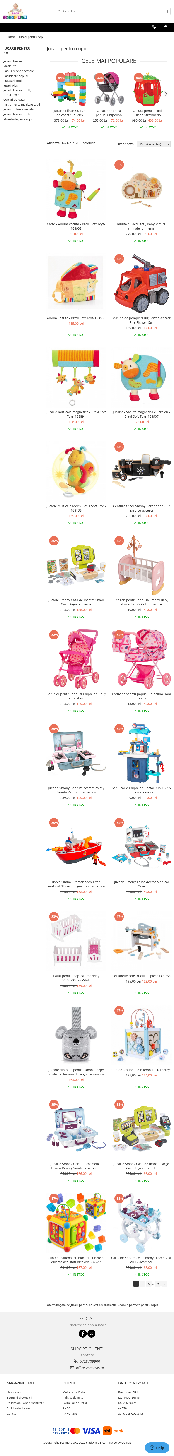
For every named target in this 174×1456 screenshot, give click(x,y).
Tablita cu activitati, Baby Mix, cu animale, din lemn (141, 226)
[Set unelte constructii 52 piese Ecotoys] (141, 941)
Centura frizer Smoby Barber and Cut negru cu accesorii (141, 508)
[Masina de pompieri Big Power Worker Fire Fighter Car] (141, 283)
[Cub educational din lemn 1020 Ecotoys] (141, 1035)
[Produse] (7, 28)
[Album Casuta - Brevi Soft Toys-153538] (76, 283)
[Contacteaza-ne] (154, 27)
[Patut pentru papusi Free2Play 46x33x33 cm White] (76, 941)
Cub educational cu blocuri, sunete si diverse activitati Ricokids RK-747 (76, 1260)
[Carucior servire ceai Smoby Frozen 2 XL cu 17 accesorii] (141, 1223)
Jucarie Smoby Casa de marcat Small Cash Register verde (76, 602)
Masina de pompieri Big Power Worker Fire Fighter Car (141, 320)
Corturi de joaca (14, 99)
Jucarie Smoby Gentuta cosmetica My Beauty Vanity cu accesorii (76, 790)
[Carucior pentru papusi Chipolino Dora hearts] (141, 659)
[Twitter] (91, 1334)
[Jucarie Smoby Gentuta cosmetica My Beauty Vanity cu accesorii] (76, 753)
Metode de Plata (74, 1392)
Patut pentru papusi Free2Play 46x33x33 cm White (76, 978)
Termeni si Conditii (19, 1398)
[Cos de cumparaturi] (166, 27)
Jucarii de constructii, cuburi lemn (17, 92)
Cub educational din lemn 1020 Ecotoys (141, 1070)
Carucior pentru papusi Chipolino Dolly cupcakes (76, 696)
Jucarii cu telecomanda (18, 109)
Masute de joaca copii (17, 119)
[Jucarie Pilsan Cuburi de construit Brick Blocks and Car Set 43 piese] (70, 89)
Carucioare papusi (15, 76)
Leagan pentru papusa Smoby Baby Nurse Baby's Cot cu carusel (141, 602)
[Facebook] (83, 1334)
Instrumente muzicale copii (21, 104)
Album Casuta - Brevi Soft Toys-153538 (76, 318)
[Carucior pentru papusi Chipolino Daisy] (109, 89)
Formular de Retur (75, 1403)
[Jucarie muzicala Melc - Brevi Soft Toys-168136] (76, 471)
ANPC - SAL (70, 1413)
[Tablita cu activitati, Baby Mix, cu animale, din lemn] (141, 189)
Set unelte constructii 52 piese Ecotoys (141, 976)
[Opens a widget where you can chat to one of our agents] (157, 1448)
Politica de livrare (18, 1408)
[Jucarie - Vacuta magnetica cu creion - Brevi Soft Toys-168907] (141, 377)
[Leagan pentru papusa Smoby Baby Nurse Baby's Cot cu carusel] (141, 565)
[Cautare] (166, 11)
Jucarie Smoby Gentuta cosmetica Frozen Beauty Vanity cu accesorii (76, 1166)
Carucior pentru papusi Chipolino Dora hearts (141, 696)
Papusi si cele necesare (18, 71)
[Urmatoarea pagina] (164, 1284)
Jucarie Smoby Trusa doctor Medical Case (141, 884)
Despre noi (14, 1392)
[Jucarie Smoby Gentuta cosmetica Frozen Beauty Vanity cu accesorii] (76, 1129)
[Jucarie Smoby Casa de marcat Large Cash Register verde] (141, 1129)
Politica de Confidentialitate (25, 1403)
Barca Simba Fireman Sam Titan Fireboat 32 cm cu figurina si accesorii (76, 884)
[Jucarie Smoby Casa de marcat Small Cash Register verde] (76, 565)
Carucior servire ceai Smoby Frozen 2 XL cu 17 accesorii (141, 1260)
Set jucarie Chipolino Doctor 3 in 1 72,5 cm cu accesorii (141, 790)
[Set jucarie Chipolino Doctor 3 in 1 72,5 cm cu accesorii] (141, 753)
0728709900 (89, 1361)
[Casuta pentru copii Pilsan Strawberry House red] (147, 89)
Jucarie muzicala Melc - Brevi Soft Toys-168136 (76, 508)
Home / (13, 37)
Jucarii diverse (12, 61)
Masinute (9, 66)
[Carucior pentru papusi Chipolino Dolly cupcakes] (76, 659)
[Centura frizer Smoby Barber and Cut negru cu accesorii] (141, 471)
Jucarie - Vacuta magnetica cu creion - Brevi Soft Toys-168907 (141, 414)
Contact (12, 1413)
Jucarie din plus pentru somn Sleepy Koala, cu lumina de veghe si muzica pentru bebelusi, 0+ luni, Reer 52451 (76, 1072)
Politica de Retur (74, 1398)
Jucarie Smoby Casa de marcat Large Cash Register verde (141, 1166)
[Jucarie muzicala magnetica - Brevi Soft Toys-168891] (76, 377)
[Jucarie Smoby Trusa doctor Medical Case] (141, 847)
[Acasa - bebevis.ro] (26, 11)
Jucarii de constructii (16, 114)
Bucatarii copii (12, 81)
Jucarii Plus (10, 86)
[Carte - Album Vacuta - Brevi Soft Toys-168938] (76, 189)
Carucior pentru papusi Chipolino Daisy (109, 112)
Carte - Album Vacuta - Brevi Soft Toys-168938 (76, 226)
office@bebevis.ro (89, 1367)
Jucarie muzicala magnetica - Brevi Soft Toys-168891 (76, 414)
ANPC (66, 1408)
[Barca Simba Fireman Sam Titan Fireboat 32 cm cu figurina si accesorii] (76, 847)
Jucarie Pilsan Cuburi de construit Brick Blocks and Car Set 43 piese (69, 112)
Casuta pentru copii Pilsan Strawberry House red (148, 112)
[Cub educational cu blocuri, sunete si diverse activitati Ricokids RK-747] (76, 1223)
